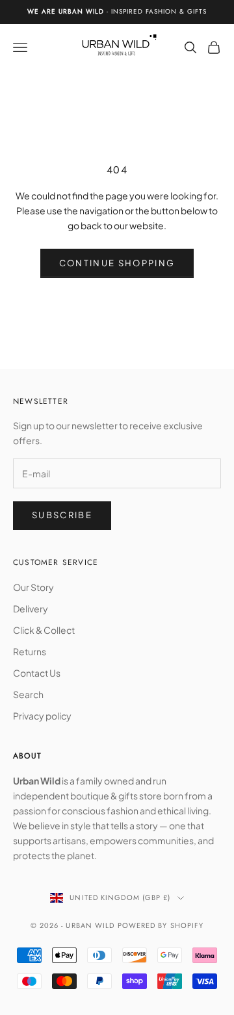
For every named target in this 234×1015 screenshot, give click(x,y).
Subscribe (62, 515)
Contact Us (36, 673)
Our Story (33, 587)
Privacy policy (42, 715)
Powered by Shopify (161, 925)
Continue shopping (117, 263)
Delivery (30, 608)
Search (28, 694)
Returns (29, 651)
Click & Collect (44, 630)
